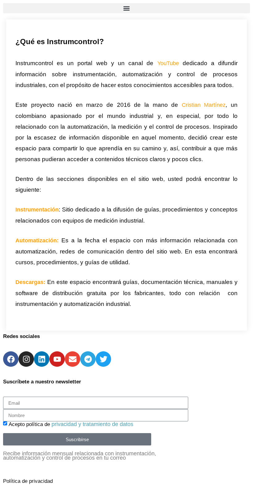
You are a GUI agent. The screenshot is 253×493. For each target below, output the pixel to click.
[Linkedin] (41, 359)
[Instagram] (26, 359)
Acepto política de (71, 424)
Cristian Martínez (204, 105)
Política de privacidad (28, 481)
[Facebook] (11, 359)
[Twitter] (103, 359)
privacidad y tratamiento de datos (92, 424)
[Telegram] (88, 359)
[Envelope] (72, 359)
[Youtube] (57, 359)
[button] (126, 8)
